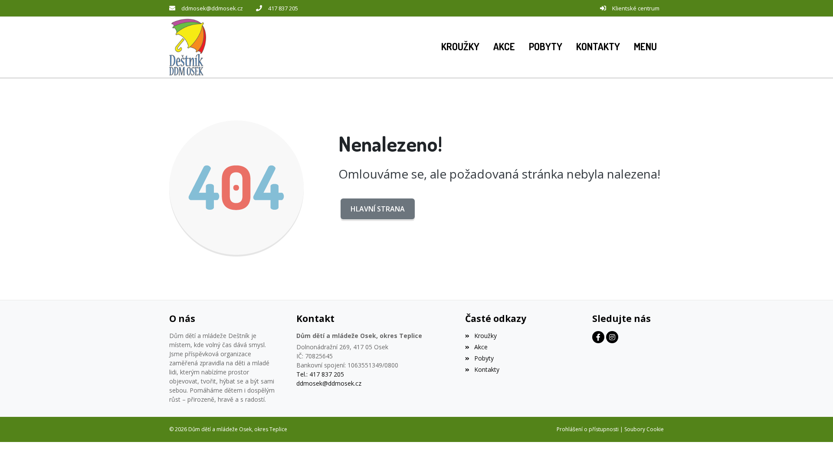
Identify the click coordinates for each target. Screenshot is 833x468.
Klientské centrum (635, 8)
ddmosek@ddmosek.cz (212, 8)
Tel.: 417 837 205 (320, 374)
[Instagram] (612, 337)
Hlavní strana (378, 209)
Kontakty (486, 369)
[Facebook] (598, 337)
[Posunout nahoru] (813, 448)
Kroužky (485, 336)
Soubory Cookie (644, 429)
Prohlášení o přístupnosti (588, 429)
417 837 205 (283, 8)
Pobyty (483, 358)
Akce (480, 347)
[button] (645, 46)
